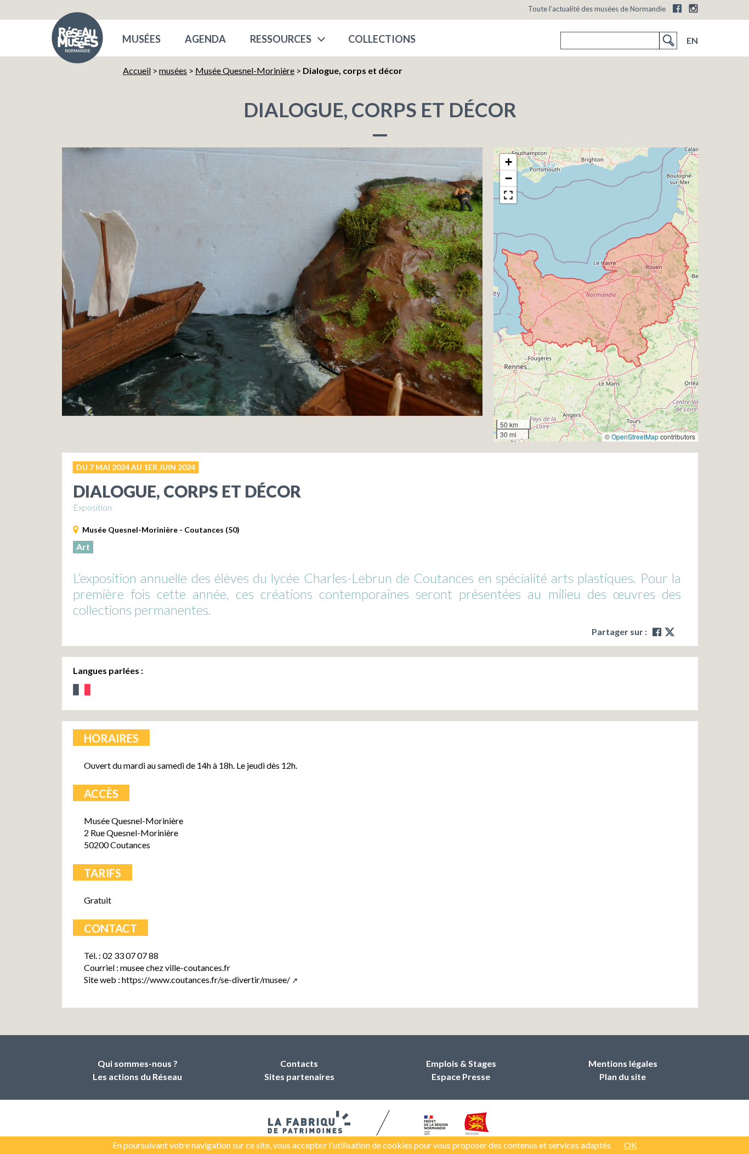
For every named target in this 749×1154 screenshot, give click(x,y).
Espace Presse (461, 1076)
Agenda (205, 39)
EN (692, 40)
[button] (508, 162)
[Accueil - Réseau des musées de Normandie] (77, 41)
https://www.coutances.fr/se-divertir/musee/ (206, 979)
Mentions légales (622, 1063)
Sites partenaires (299, 1076)
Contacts (299, 1063)
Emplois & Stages (461, 1063)
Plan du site (622, 1076)
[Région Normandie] (477, 1125)
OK (630, 1145)
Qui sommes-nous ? (138, 1063)
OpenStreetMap (635, 436)
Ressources (280, 39)
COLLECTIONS (382, 39)
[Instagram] (693, 8)
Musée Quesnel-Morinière (244, 70)
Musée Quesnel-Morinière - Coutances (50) (161, 529)
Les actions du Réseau (137, 1076)
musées (141, 39)
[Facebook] (677, 8)
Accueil (137, 70)
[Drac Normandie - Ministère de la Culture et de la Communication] (434, 1126)
